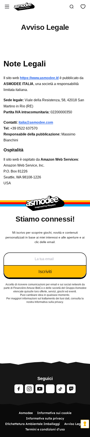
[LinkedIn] (50, 388)
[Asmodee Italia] (24, 6)
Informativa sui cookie (54, 413)
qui (26, 291)
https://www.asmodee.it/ (39, 78)
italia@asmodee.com (36, 122)
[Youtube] (39, 388)
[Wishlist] (83, 6)
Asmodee (26, 413)
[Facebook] (18, 388)
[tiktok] (60, 388)
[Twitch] (71, 388)
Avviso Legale (74, 424)
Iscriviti (45, 271)
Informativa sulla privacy (45, 418)
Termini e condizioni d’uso (45, 429)
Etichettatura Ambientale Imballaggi (32, 424)
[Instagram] (29, 388)
